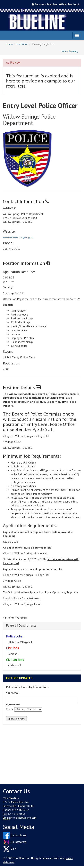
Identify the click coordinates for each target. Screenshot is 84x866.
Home (9, 44)
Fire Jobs (12, 648)
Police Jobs (14, 636)
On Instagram (18, 842)
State (9, 709)
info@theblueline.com (23, 817)
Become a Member (46, 4)
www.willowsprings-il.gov (18, 237)
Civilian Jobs (15, 659)
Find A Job (22, 44)
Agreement (13, 704)
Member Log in (71, 4)
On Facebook (18, 835)
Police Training (69, 51)
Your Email (12, 693)
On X (13, 848)
